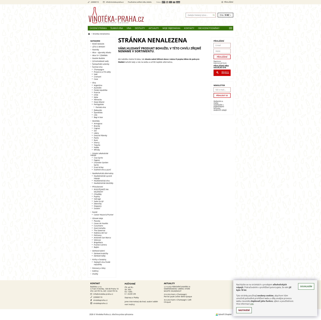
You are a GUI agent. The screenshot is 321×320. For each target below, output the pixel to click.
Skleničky (98, 203)
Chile (96, 95)
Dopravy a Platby (132, 297)
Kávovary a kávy (98, 268)
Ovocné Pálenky (100, 135)
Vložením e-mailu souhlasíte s (220, 105)
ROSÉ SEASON (98, 44)
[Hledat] (214, 15)
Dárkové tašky (99, 256)
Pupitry (97, 196)
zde (252, 303)
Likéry (96, 133)
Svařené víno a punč (102, 169)
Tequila (97, 145)
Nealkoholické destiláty (103, 183)
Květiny (95, 271)
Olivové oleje (97, 218)
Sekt (95, 74)
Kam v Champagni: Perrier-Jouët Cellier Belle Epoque (178, 295)
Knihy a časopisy (99, 259)
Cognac (97, 128)
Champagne (99, 69)
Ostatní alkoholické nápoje (99, 154)
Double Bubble (98, 58)
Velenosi (97, 240)
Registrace (217, 61)
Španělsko (98, 112)
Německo (98, 99)
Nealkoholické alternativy (102, 173)
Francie (97, 92)
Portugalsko (99, 104)
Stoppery (97, 206)
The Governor (99, 230)
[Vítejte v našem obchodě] (89, 34)
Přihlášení (228, 2)
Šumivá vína (116, 28)
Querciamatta (99, 228)
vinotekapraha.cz (100, 300)
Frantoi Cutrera (100, 245)
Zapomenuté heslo (220, 63)
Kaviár (95, 212)
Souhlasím (306, 286)
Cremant (97, 76)
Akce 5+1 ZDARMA (99, 55)
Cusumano (98, 225)
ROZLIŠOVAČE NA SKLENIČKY (101, 190)
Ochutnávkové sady (100, 61)
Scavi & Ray (98, 167)
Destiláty (140, 28)
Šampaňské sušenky (100, 64)
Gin (95, 130)
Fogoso (97, 160)
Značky (95, 274)
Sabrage (97, 199)
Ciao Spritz (98, 158)
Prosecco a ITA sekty (102, 72)
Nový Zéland (99, 102)
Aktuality (154, 28)
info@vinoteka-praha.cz (115, 2)
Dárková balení (98, 251)
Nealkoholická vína (102, 180)
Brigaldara (98, 242)
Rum (96, 140)
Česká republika (100, 90)
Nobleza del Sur (100, 233)
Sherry (96, 142)
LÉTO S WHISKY (98, 46)
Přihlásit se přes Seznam (225, 72)
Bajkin (96, 247)
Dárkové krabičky (101, 253)
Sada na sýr (99, 201)
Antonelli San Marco (102, 237)
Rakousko (98, 110)
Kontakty (189, 28)
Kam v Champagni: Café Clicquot (177, 301)
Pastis (96, 138)
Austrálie (97, 87)
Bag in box (98, 117)
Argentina (98, 85)
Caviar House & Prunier (103, 214)
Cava (96, 79)
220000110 (95, 2)
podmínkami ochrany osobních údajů (220, 108)
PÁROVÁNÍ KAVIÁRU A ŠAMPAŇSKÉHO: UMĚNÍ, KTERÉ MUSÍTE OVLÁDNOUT (177, 288)
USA (95, 115)
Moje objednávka (171, 28)
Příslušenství (97, 187)
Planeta (97, 221)
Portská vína (101, 107)
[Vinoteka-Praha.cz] (124, 15)
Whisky (97, 150)
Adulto (149, 2)
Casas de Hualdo (101, 223)
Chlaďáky (98, 194)
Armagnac (98, 123)
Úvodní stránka (98, 28)
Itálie (96, 97)
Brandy (97, 126)
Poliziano (97, 235)
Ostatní (97, 208)
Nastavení (244, 310)
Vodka (96, 147)
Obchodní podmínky (208, 28)
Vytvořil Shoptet (225, 314)
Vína (129, 28)
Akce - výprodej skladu (101, 52)
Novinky (95, 49)
